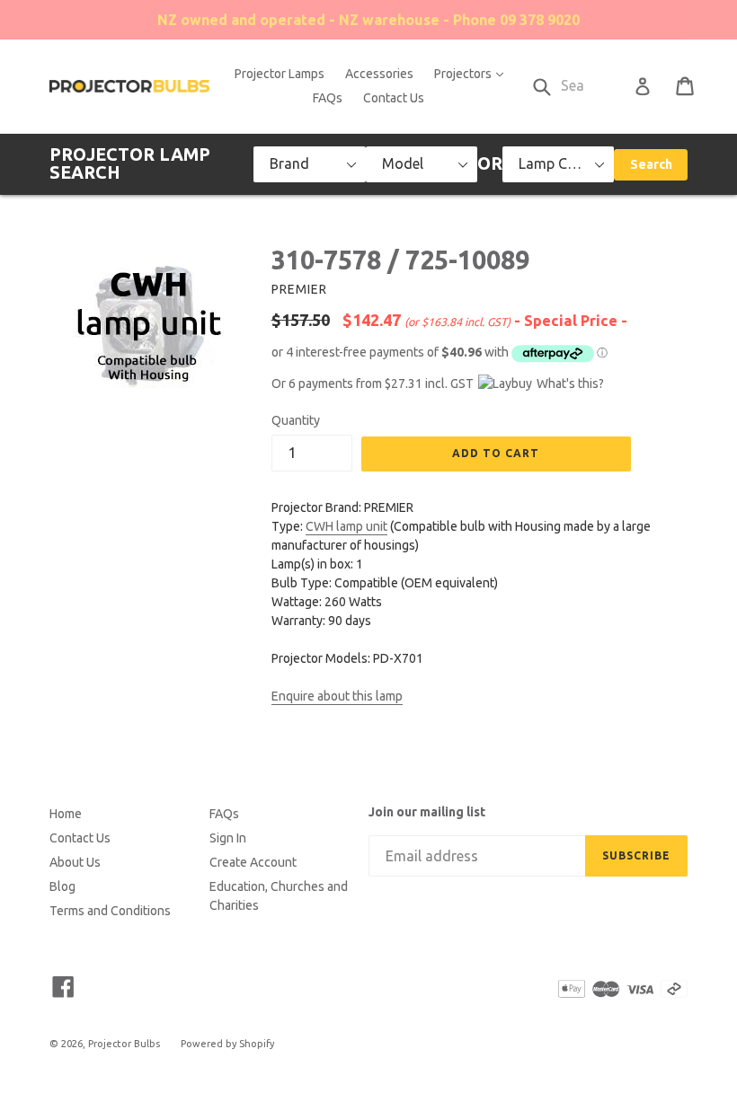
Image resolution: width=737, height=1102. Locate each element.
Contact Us (393, 98)
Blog (62, 886)
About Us (75, 862)
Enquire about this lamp (337, 696)
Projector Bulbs (124, 1043)
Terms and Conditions (110, 911)
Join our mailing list (426, 812)
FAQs (327, 98)
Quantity (295, 420)
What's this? (570, 383)
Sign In (227, 838)
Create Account (253, 862)
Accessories (379, 73)
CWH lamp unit (346, 526)
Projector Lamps (279, 73)
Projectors (473, 73)
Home (65, 814)
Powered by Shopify (227, 1043)
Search (651, 164)
